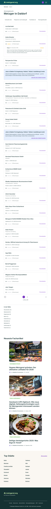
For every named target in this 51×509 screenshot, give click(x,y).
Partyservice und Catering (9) (20, 19)
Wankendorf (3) (7, 312)
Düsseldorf (6, 469)
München (6, 463)
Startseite (6, 6)
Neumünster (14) (7, 309)
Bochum (27, 481)
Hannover (6, 478)
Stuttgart (28, 466)
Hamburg (28, 460)
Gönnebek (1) (7, 321)
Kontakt (10, 503)
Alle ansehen (44, 456)
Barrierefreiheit (22, 503)
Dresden (28, 475)
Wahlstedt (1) (7, 323)
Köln (27, 463)
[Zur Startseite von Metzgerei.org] (11, 2)
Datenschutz (15, 503)
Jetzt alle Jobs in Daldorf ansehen (38, 77)
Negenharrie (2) (7, 314)
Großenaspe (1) (7, 325)
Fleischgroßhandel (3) (43, 19)
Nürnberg (28, 478)
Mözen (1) (6, 316)
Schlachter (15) (8, 19)
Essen (27, 472)
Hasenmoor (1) (7, 327)
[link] (25, 28)
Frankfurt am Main (8, 466)
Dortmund (6, 472)
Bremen (6, 475)
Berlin (5, 460)
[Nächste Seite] (46, 297)
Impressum (40, 503)
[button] (43, 2)
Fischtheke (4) (32, 19)
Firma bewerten (42, 31)
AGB (37, 503)
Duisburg (6, 481)
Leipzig (27, 469)
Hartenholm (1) (7, 318)
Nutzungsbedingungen (30, 503)
